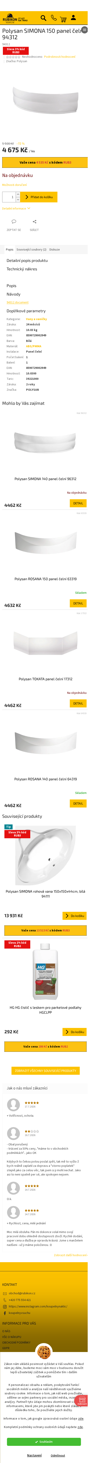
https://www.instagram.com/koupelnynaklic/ (38, 1306)
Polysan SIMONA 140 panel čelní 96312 (45, 479)
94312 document (17, 302)
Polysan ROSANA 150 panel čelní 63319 (46, 579)
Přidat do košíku (42, 197)
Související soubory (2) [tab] (31, 249)
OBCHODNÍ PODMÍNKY (16, 1342)
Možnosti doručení (14, 185)
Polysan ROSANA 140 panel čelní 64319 (45, 779)
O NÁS (6, 1331)
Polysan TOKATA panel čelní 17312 (45, 679)
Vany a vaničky (36, 319)
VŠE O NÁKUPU (11, 1337)
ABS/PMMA (33, 346)
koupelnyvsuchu (19, 1313)
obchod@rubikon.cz (22, 1293)
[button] (45, 503)
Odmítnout (58, 1455)
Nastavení (34, 1455)
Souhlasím (46, 1442)
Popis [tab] (9, 249)
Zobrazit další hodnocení (70, 1255)
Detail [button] (78, 503)
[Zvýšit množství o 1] (18, 194)
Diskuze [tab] (54, 249)
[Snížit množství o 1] (18, 199)
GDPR (5, 1348)
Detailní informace (14, 208)
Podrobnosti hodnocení (59, 57)
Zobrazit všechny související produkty (45, 1071)
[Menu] (84, 29)
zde (81, 1418)
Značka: (16, 61)
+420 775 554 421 (20, 1300)
